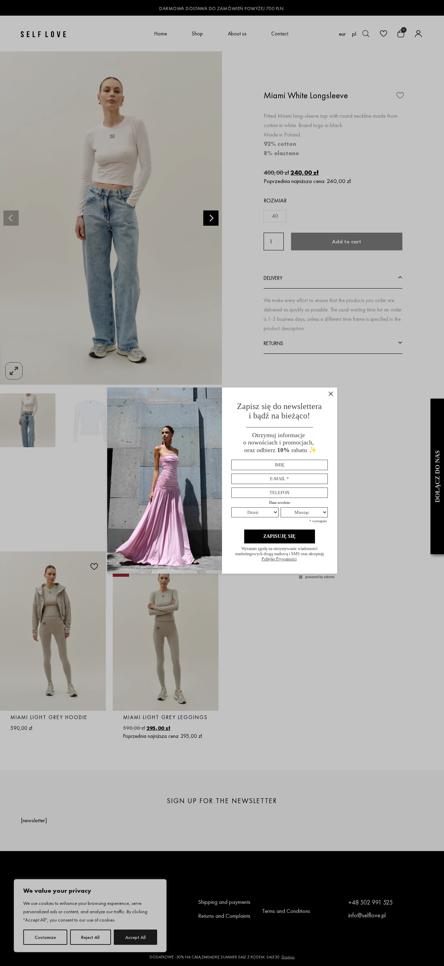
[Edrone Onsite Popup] (222, 483)
